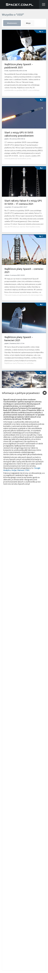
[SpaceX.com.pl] (19, 4)
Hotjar (14, 470)
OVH (27, 470)
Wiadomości (12, 23)
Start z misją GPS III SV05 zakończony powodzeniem (19, 134)
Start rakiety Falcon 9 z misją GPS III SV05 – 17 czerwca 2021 (23, 202)
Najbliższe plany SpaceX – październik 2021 (18, 66)
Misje (28, 23)
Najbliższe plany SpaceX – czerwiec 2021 (23, 270)
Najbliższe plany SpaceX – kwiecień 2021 (18, 339)
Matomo (20, 470)
